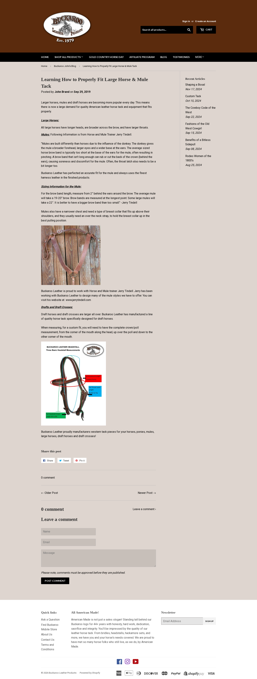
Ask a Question (50, 619)
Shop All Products (68, 56)
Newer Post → (147, 493)
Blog (163, 56)
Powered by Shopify (90, 672)
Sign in (186, 21)
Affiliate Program (142, 56)
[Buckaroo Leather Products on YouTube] (136, 662)
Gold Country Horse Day (106, 56)
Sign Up (209, 621)
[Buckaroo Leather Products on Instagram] (127, 662)
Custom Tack (193, 96)
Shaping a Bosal (195, 84)
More (198, 57)
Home (45, 56)
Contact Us (47, 639)
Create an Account (205, 21)
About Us (46, 634)
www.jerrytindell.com (78, 300)
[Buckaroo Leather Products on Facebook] (119, 662)
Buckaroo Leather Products (62, 672)
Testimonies (181, 56)
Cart (208, 29)
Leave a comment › (144, 509)
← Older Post (49, 493)
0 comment (48, 477)
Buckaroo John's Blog (65, 66)
